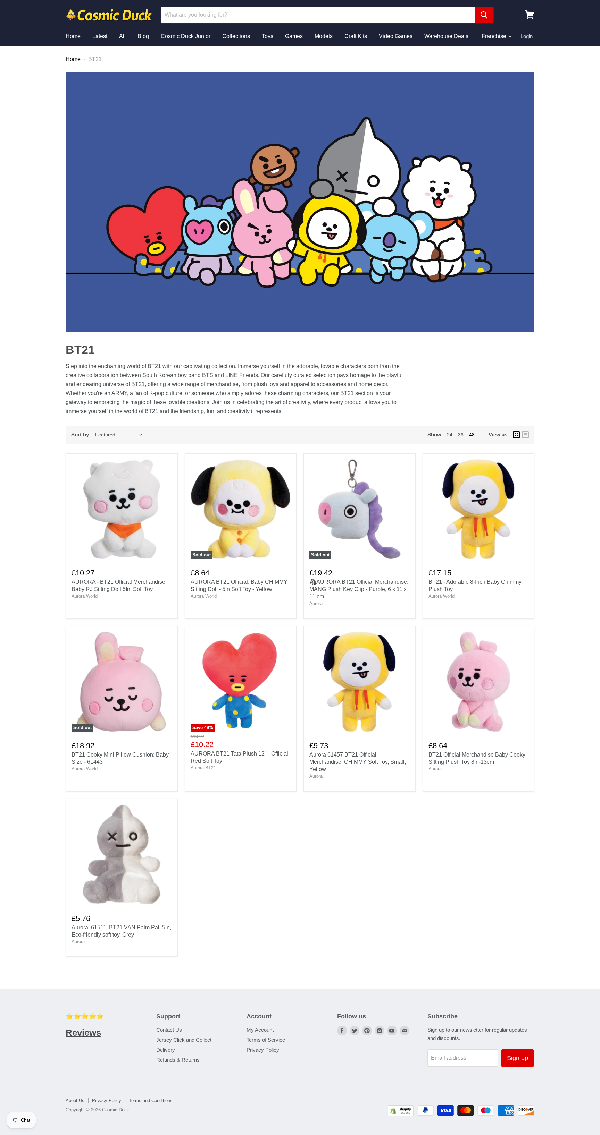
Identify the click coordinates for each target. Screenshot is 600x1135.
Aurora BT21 (203, 767)
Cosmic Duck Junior (185, 36)
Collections (236, 36)
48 (472, 434)
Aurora (316, 603)
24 (449, 434)
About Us (75, 1100)
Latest (99, 36)
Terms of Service (266, 1040)
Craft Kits (355, 36)
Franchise (495, 36)
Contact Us (169, 1030)
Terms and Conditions (151, 1100)
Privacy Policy (263, 1050)
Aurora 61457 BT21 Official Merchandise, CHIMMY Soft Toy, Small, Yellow (357, 762)
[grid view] (516, 434)
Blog (143, 36)
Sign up (517, 1058)
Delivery (165, 1050)
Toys (267, 36)
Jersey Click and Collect (183, 1040)
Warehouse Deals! (447, 36)
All (122, 36)
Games (294, 36)
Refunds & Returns (178, 1060)
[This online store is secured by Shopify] (401, 1114)
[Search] (484, 15)
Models (324, 36)
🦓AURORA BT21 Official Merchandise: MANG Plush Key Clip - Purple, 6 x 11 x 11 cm (358, 589)
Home (73, 36)
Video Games (395, 36)
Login (526, 36)
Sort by (80, 434)
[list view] (525, 434)
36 (461, 434)
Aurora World (85, 596)
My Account (260, 1030)
